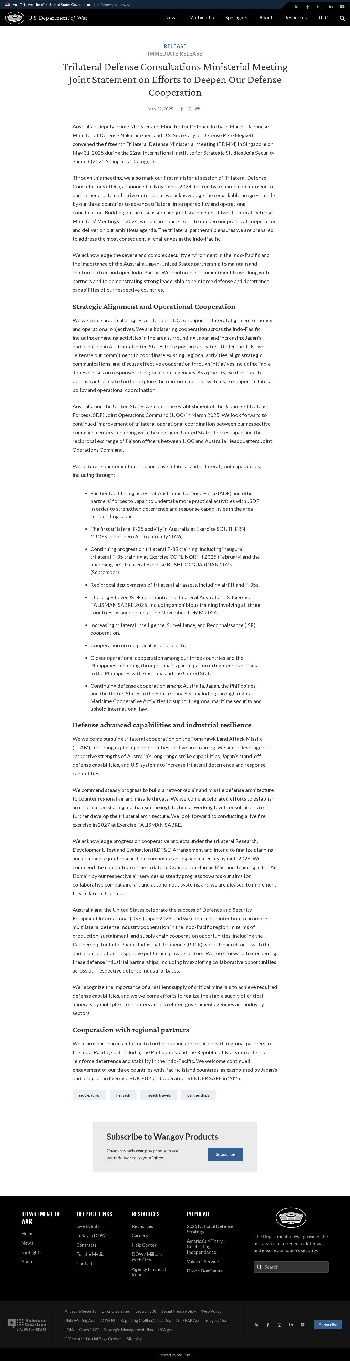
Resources (295, 17)
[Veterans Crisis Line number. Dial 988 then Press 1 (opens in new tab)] (27, 1325)
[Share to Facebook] (182, 109)
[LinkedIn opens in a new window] (331, 6)
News (171, 17)
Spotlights (236, 17)
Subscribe (225, 1154)
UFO (323, 17)
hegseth (123, 1095)
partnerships (198, 1095)
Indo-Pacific (89, 1095)
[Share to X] (190, 109)
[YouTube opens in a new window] (342, 6)
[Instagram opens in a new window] (319, 6)
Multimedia (201, 17)
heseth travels (159, 1095)
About (266, 17)
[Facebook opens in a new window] (308, 6)
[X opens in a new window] (296, 6)
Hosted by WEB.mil (175, 1354)
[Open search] (342, 17)
